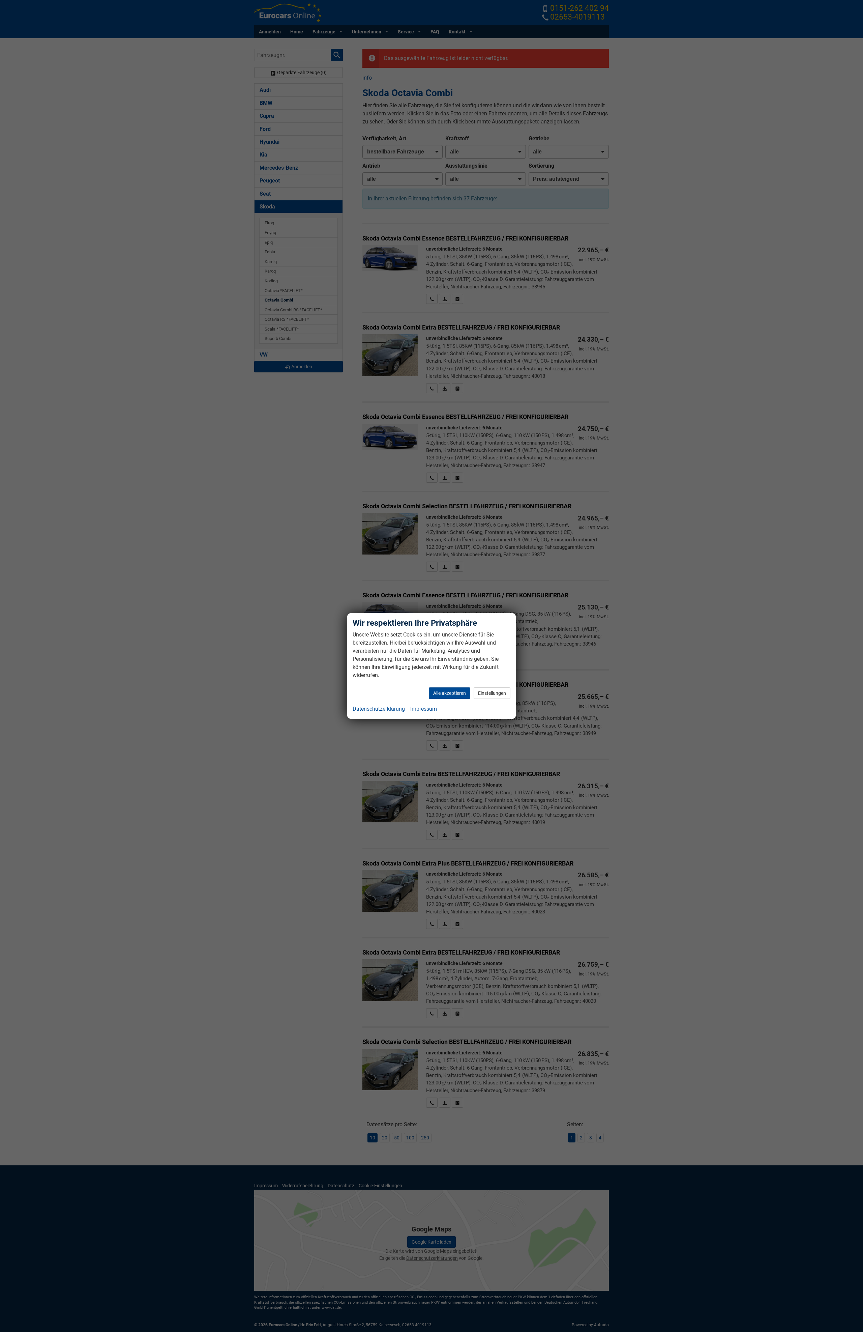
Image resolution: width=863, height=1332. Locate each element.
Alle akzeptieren (449, 693)
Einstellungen (492, 693)
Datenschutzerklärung (379, 709)
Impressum (423, 709)
